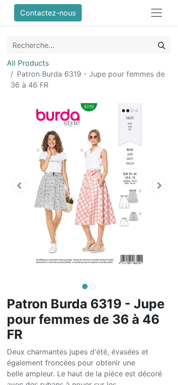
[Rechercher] (161, 45)
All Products (28, 63)
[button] (19, 185)
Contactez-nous (48, 12)
